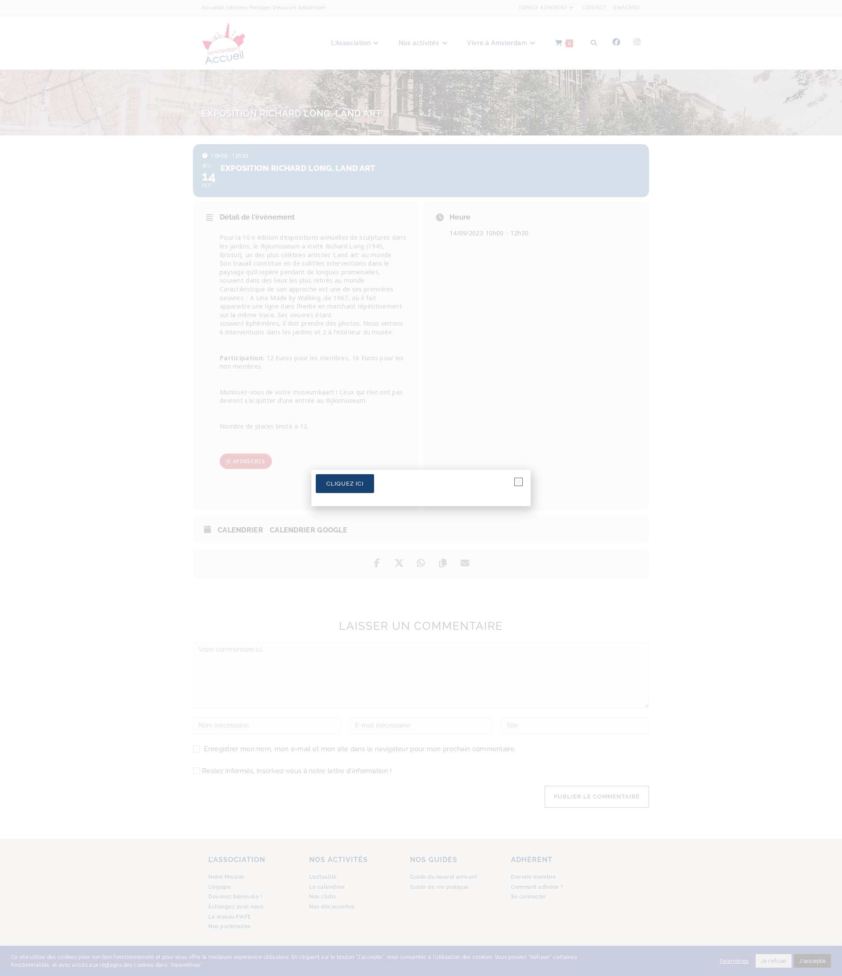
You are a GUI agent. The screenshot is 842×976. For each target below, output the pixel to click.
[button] (518, 482)
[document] (421, 488)
